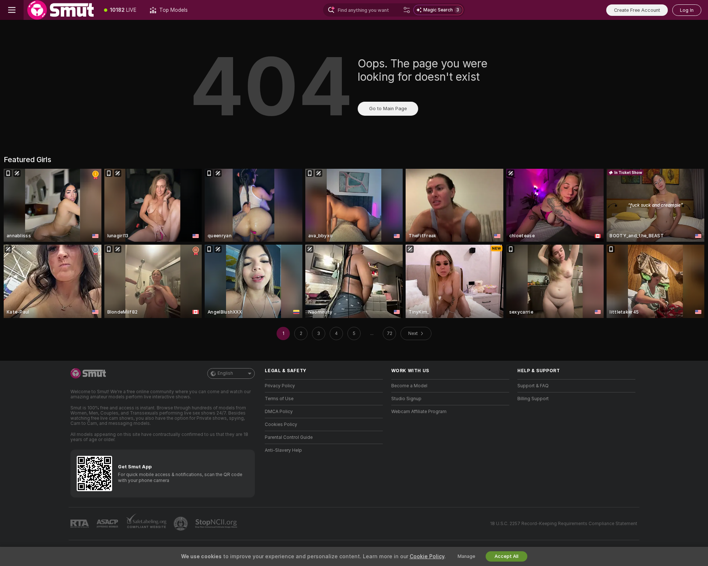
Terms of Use (279, 398)
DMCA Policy (279, 411)
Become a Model (409, 385)
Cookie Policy (427, 556)
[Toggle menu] (12, 10)
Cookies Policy (281, 424)
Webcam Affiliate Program (419, 411)
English (225, 373)
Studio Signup (406, 398)
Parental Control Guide (289, 437)
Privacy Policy (280, 385)
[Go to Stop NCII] (217, 523)
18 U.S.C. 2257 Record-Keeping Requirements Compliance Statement (563, 523)
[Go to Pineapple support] (181, 524)
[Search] (407, 10)
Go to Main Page (388, 108)
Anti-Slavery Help (283, 450)
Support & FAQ (533, 385)
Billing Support (533, 398)
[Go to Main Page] (60, 10)
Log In (687, 10)
